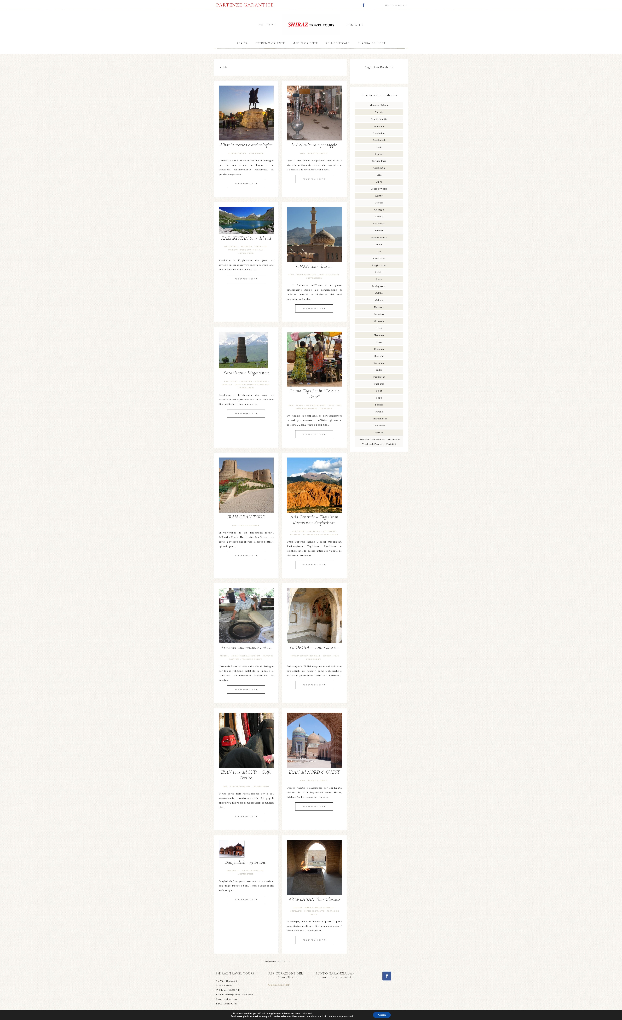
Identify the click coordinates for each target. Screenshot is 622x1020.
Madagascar (379, 286)
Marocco (379, 307)
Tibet (379, 390)
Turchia (379, 411)
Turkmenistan (379, 418)
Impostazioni (346, 1016)
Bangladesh (233, 871)
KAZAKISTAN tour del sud (246, 238)
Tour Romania (256, 153)
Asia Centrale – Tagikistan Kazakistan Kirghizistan (314, 520)
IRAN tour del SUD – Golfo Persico (246, 775)
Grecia (379, 230)
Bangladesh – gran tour (246, 862)
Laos (379, 279)
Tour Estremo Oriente (253, 871)
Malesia (379, 300)
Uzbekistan (379, 425)
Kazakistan (246, 247)
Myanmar (379, 335)
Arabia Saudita (379, 119)
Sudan (379, 369)
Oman (291, 275)
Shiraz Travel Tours (311, 24)
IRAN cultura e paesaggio (314, 145)
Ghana (299, 405)
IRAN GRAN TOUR (246, 517)
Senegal (379, 355)
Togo (331, 405)
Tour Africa (326, 408)
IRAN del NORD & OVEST (314, 772)
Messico (379, 314)
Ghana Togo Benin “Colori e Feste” (314, 394)
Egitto (379, 195)
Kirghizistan (261, 247)
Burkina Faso (379, 160)
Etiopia (379, 202)
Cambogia (379, 167)
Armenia (224, 656)
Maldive (379, 293)
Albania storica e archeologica (246, 145)
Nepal (379, 328)
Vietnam (379, 432)
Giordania (379, 223)
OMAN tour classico (314, 266)
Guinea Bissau (379, 237)
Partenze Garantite (306, 275)
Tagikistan (227, 384)
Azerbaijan (296, 911)
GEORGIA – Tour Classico (314, 647)
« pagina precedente (275, 961)
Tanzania (379, 383)
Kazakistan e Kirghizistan (246, 373)
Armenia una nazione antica (246, 647)
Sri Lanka (379, 362)
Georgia (327, 656)
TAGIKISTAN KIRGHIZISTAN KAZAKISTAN (245, 250)
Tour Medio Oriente (317, 153)
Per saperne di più (246, 184)
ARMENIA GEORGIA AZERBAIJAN (246, 656)
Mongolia (379, 321)
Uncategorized (246, 253)
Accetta (382, 1014)
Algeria (379, 112)
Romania (379, 349)
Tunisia (379, 404)
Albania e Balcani (237, 153)
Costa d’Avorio (379, 188)
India (379, 244)
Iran (302, 153)
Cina (379, 174)
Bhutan (379, 153)
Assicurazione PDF (279, 984)
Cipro (379, 181)
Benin (291, 405)
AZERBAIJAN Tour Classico (314, 899)
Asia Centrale (231, 247)
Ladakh (379, 272)
